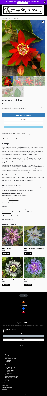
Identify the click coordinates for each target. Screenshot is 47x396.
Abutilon (9, 360)
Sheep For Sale (10, 370)
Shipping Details (22, 2)
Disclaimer (4, 389)
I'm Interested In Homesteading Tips (12, 331)
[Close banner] (45, 2)
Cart (8, 355)
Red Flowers (35, 135)
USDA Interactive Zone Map (15, 195)
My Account (8, 357)
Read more (6, 253)
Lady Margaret (10, 205)
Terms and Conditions (7, 387)
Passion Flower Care (13, 200)
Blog (6, 364)
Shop (6, 354)
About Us (7, 379)
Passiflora (8, 18)
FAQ (6, 374)
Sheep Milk (9, 369)
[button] (42, 22)
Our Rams (9, 371)
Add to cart (28, 253)
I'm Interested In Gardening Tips (11, 330)
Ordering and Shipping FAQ (30, 178)
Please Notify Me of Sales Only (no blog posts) (14, 333)
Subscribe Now (23, 126)
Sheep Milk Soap (11, 367)
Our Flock (9, 373)
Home (3, 18)
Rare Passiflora (33, 205)
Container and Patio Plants (11, 135)
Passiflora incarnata (6, 213)
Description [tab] (6, 138)
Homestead (7, 366)
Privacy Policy (5, 385)
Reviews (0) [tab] (14, 138)
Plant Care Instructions (10, 358)
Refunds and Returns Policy (11, 377)
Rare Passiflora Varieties (19, 133)
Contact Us (23, 295)
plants (30, 135)
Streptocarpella (11, 363)
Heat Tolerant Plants (23, 135)
